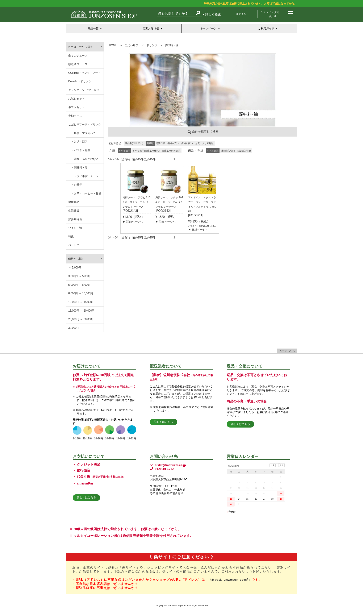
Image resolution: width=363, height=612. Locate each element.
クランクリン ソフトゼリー (85, 90)
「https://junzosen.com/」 (229, 579)
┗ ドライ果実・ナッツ (84, 176)
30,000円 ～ (75, 327)
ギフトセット (76, 107)
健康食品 (73, 202)
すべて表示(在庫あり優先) (146, 150)
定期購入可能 (244, 150)
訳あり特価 (75, 219)
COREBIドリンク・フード (84, 72)
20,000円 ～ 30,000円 (81, 319)
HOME (113, 45)
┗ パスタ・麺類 (80, 150)
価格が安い (173, 143)
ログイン (240, 14)
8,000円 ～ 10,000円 (80, 293)
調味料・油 (171, 45)
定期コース (75, 115)
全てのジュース (77, 55)
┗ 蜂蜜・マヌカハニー (84, 133)
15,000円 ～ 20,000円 (81, 310)
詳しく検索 (213, 14)
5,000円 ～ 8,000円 (80, 284)
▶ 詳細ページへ (133, 221)
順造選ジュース (77, 64)
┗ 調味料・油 (79, 167)
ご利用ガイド (266, 28)
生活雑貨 (73, 210)
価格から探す (76, 258)
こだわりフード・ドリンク (84, 124)
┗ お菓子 (76, 184)
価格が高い (187, 143)
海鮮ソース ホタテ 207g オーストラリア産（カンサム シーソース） (169, 202)
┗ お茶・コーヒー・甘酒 (85, 193)
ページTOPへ (287, 350)
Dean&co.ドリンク (79, 81)
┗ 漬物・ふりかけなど (84, 159)
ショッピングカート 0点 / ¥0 (272, 14)
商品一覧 (93, 28)
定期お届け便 (151, 28)
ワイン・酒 (75, 227)
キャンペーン (208, 28)
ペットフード (76, 245)
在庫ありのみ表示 (171, 150)
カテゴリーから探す (80, 46)
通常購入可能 (228, 150)
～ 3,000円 (74, 267)
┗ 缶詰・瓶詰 (79, 141)
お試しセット (76, 98)
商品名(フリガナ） (134, 143)
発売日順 (160, 143)
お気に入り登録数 (204, 143)
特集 (71, 236)
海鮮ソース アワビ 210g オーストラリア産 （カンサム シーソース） (137, 202)
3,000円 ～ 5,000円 (80, 276)
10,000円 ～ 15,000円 (81, 302)
